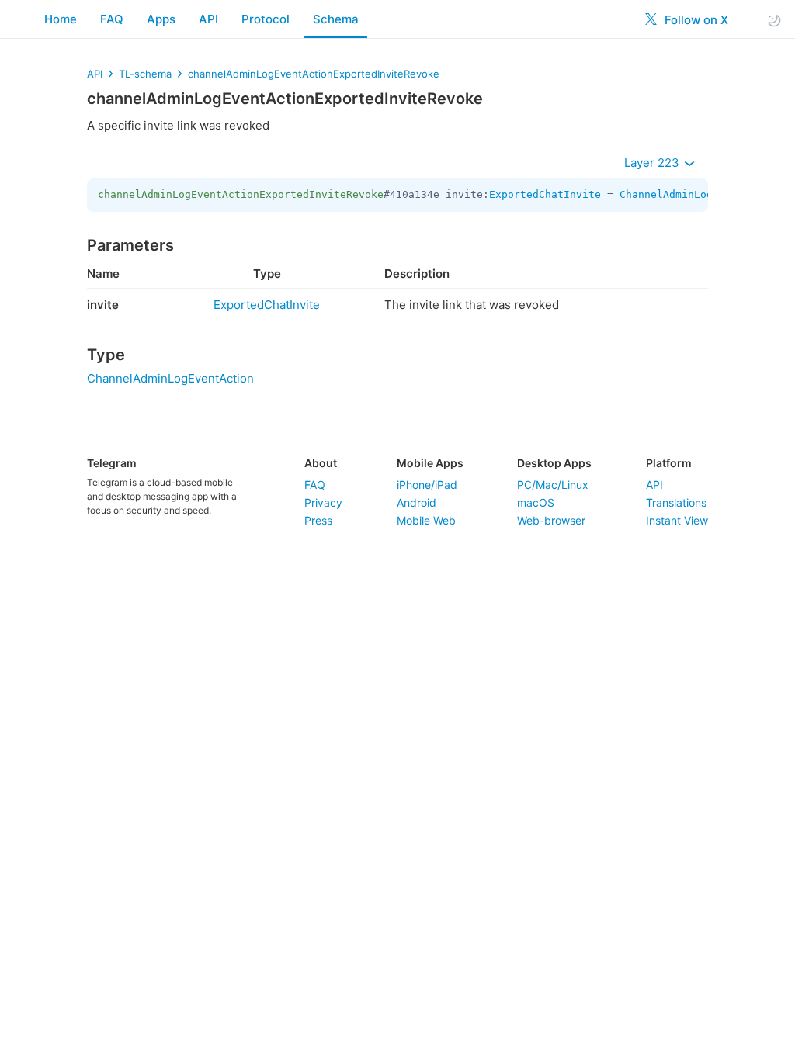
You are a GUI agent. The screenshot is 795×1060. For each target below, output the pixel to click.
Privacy (323, 502)
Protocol (265, 19)
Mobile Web (426, 520)
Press (318, 520)
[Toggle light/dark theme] (774, 20)
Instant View (677, 520)
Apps (161, 19)
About (320, 462)
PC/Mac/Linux (552, 484)
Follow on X (694, 19)
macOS (535, 502)
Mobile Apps (430, 462)
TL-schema (145, 74)
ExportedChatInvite (545, 194)
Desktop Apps (554, 462)
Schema (336, 19)
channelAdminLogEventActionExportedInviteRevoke (313, 74)
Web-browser (551, 520)
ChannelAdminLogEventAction (700, 194)
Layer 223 (653, 162)
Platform (669, 462)
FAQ (111, 19)
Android (416, 502)
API (208, 19)
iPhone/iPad (427, 484)
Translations (676, 502)
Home (60, 19)
